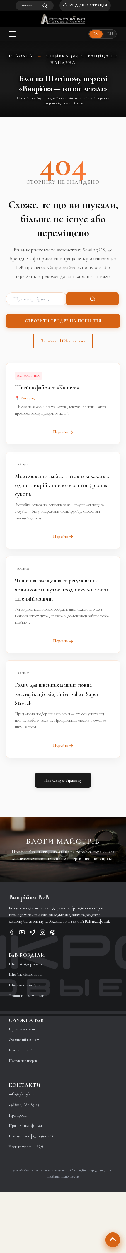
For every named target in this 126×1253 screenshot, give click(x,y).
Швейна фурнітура (24, 985)
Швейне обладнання (25, 974)
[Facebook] (12, 933)
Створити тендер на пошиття (63, 320)
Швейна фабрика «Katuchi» (47, 387)
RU (110, 33)
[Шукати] (92, 298)
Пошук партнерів (23, 1060)
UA (95, 33)
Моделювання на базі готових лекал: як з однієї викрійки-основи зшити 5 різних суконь (62, 485)
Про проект (18, 1115)
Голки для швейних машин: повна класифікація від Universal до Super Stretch (57, 694)
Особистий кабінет (24, 1039)
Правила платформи (25, 1125)
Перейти (60, 431)
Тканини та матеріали (26, 995)
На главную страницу (63, 780)
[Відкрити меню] (12, 34)
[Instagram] (42, 933)
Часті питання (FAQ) (26, 1146)
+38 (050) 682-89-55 (24, 1104)
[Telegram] (32, 933)
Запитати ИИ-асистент (63, 341)
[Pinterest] (53, 933)
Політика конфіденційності (31, 1136)
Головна (21, 55)
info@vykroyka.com (24, 1094)
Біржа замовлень (22, 1029)
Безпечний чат (20, 1050)
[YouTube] (22, 933)
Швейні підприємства (27, 964)
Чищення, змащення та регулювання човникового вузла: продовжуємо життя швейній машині (62, 589)
